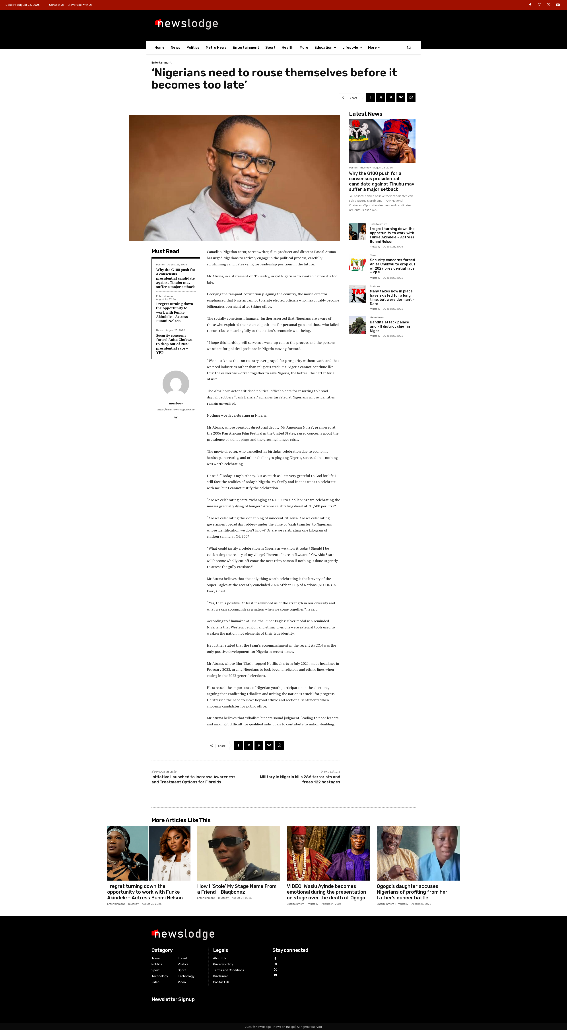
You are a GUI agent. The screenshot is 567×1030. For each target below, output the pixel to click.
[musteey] (176, 384)
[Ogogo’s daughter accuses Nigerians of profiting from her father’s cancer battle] (418, 853)
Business (375, 286)
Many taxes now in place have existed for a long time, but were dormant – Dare (392, 297)
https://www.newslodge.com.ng (175, 409)
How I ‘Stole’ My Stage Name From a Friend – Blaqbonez (236, 889)
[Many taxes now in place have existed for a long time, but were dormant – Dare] (357, 294)
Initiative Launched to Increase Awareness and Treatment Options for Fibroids (193, 780)
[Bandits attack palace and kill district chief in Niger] (357, 325)
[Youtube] (558, 5)
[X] (548, 5)
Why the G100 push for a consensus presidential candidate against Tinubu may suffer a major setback (175, 278)
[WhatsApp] (411, 97)
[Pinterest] (390, 97)
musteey (176, 403)
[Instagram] (539, 5)
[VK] (400, 97)
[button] (409, 47)
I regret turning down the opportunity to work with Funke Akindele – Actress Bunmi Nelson (174, 312)
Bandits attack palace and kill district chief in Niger (390, 326)
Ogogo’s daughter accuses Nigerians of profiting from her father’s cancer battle (412, 892)
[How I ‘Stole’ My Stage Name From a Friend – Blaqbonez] (238, 853)
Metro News (377, 317)
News (159, 330)
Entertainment (161, 62)
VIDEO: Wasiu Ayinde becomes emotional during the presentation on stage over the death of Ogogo (326, 892)
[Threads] (176, 416)
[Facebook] (530, 5)
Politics (160, 264)
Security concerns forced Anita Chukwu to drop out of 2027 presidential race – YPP (174, 344)
